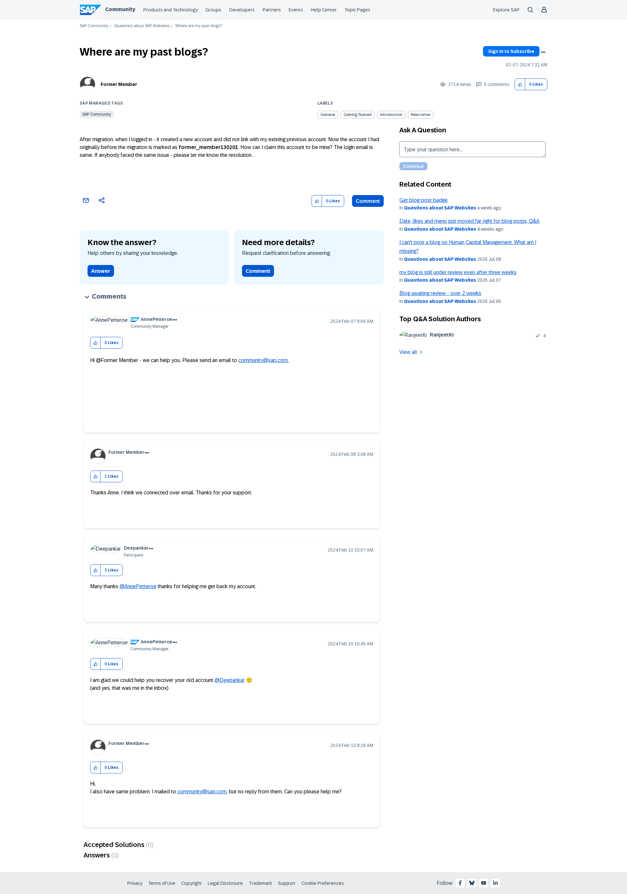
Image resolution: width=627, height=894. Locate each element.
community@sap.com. (263, 360)
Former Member (119, 84)
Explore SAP (506, 9)
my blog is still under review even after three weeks (458, 272)
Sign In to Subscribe (511, 51)
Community (120, 9)
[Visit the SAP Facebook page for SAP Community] (460, 883)
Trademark (260, 883)
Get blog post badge (423, 200)
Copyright (191, 883)
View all (408, 352)
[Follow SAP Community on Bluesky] (471, 883)
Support (287, 883)
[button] (520, 84)
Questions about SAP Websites (141, 26)
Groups (213, 9)
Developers (242, 9)
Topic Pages (357, 9)
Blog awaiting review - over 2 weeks (440, 293)
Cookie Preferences (322, 883)
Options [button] (543, 52)
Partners (272, 9)
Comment (368, 201)
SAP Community (94, 26)
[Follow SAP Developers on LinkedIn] (495, 883)
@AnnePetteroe (138, 586)
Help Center (324, 9)
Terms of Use (161, 883)
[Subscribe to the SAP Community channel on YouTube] (483, 883)
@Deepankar (230, 680)
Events (296, 9)
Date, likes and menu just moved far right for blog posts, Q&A (469, 221)
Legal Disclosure (225, 883)
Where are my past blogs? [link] (198, 26)
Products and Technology (170, 9)
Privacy (134, 883)
